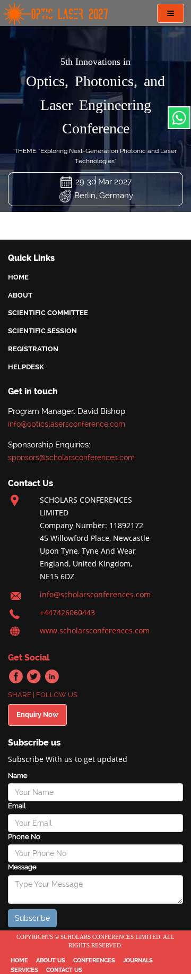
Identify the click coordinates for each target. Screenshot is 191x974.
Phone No (24, 837)
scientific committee (48, 313)
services (24, 970)
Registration (33, 349)
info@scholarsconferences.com (95, 594)
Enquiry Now (37, 714)
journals (138, 960)
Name (18, 776)
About (20, 295)
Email (16, 806)
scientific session (42, 331)
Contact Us (64, 970)
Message (22, 867)
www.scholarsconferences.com (95, 630)
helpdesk (26, 367)
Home (18, 277)
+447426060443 (67, 612)
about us (50, 960)
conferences (94, 960)
